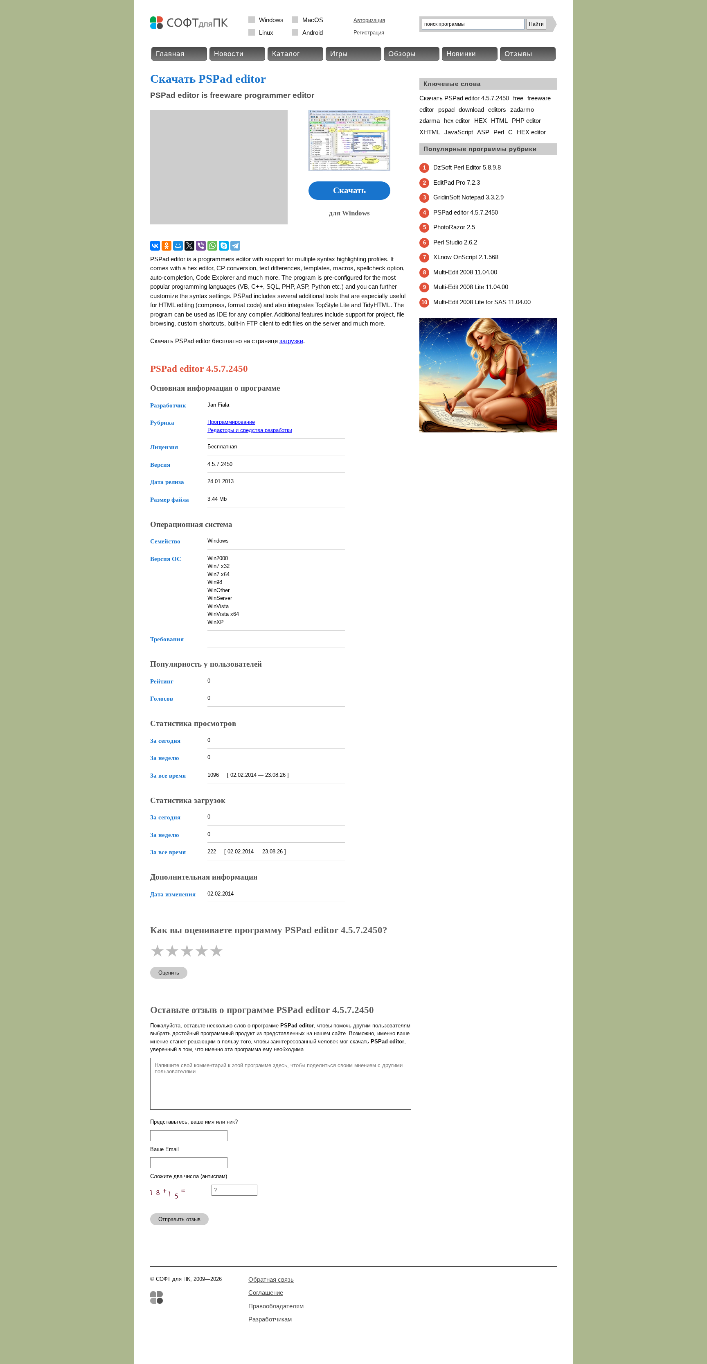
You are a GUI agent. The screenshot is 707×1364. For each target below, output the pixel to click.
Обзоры (402, 54)
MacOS (312, 19)
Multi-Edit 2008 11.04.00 (465, 272)
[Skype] (224, 246)
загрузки (291, 340)
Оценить (168, 973)
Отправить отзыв (179, 1219)
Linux (266, 32)
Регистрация (369, 32)
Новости (229, 54)
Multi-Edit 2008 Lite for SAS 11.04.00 (482, 302)
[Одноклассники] (166, 246)
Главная (170, 54)
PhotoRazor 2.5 (454, 227)
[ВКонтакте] (155, 246)
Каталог (286, 54)
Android (312, 32)
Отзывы (518, 54)
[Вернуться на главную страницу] (191, 27)
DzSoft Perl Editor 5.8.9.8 (467, 167)
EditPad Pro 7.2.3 (456, 182)
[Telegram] (235, 246)
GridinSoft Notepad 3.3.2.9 (468, 197)
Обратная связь (271, 1279)
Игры (339, 54)
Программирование (231, 422)
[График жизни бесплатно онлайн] (488, 431)
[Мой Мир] (178, 246)
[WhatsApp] (212, 246)
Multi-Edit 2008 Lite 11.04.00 (470, 286)
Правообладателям (276, 1306)
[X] (189, 246)
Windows (271, 19)
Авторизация (369, 20)
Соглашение (265, 1292)
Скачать (349, 190)
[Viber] (201, 246)
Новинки (461, 54)
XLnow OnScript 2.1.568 (465, 256)
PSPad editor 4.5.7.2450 (465, 212)
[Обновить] (181, 1203)
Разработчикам (270, 1319)
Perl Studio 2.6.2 (455, 242)
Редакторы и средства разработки (249, 430)
